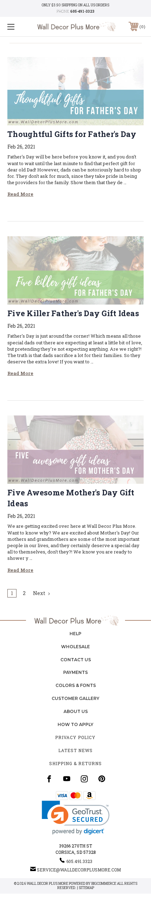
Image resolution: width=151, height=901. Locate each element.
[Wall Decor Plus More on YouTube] (66, 779)
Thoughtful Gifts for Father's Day (71, 134)
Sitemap (86, 888)
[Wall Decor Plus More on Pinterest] (102, 779)
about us (76, 711)
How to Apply (75, 724)
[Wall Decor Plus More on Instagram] (84, 779)
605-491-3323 (82, 11)
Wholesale (75, 646)
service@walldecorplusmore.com (79, 869)
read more (20, 194)
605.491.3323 (79, 861)
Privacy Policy (75, 737)
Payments (75, 672)
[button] (75, 818)
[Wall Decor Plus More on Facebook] (49, 779)
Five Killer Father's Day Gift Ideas (73, 313)
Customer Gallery (75, 698)
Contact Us (75, 659)
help (75, 633)
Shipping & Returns (75, 763)
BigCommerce (103, 883)
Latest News (75, 750)
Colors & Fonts (75, 685)
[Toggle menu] (21, 26)
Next (39, 593)
